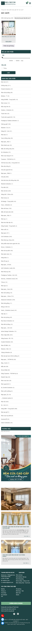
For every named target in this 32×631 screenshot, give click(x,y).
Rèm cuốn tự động (6, 391)
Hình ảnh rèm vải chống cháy (8, 180)
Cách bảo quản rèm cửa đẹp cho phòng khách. (14, 555)
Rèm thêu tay (4, 271)
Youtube (18, 614)
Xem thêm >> (27, 536)
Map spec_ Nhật (5, 173)
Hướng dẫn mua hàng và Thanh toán (9, 607)
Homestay (3, 592)
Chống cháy (4, 85)
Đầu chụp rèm (4, 106)
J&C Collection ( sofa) (7, 268)
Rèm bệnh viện (5, 254)
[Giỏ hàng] (27, 3)
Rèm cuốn (3, 229)
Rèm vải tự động (5, 292)
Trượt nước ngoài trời (6, 117)
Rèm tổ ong (4, 261)
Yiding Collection (5, 352)
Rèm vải (3, 401)
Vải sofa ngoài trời (6, 169)
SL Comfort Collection (7, 387)
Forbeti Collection (5, 89)
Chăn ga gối (4, 124)
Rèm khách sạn (5, 145)
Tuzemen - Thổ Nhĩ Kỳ (7, 159)
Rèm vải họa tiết (5, 250)
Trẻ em (3, 282)
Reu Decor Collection (6, 320)
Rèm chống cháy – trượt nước (23, 582)
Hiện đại (3, 313)
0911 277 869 (5, 578)
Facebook (14, 614)
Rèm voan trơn (5, 380)
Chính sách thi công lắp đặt (7, 611)
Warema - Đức (5, 349)
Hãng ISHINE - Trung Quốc (8, 99)
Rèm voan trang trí (6, 155)
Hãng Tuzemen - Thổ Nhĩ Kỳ (8, 373)
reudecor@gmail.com (7, 582)
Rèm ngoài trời (5, 384)
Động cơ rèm (4, 306)
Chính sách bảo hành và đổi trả (8, 609)
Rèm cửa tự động (5, 92)
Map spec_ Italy (5, 215)
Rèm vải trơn (4, 190)
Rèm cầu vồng (5, 166)
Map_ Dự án (4, 363)
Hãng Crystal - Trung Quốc (8, 226)
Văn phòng (18, 589)
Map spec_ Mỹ (5, 141)
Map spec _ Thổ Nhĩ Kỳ (7, 359)
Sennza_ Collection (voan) (8, 278)
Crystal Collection (5, 342)
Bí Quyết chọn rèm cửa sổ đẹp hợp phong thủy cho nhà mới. (16, 527)
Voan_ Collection (5, 205)
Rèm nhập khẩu (5, 334)
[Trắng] (2, 68)
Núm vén (3, 82)
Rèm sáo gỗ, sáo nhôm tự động (9, 356)
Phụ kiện (3, 187)
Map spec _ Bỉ (5, 264)
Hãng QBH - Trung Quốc (7, 408)
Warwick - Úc (4, 127)
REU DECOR (4, 431)
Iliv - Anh (3, 405)
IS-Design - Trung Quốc (7, 201)
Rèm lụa (3, 219)
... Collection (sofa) (6, 398)
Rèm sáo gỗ (4, 412)
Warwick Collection (6, 183)
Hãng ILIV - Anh (5, 131)
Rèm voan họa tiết (6, 415)
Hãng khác (4, 257)
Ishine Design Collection (7, 331)
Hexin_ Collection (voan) (7, 310)
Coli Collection (5, 236)
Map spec (3, 233)
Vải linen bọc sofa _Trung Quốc (9, 162)
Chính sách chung (16, 603)
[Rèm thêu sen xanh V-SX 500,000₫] (8, 28)
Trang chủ (3, 9)
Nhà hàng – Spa (20, 590)
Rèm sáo (3, 134)
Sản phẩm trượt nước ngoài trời (9, 243)
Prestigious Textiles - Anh (8, 275)
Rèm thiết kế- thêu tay (21, 577)
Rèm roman (4, 103)
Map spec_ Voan (5, 289)
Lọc (8, 72)
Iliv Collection (4, 152)
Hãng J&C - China (6, 194)
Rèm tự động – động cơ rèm (22, 580)
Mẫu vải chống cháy (6, 148)
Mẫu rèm (3, 366)
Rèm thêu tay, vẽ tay (6, 240)
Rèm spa (3, 285)
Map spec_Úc (4, 394)
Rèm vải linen (4, 208)
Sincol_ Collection (6, 247)
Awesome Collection (6, 299)
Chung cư (3, 590)
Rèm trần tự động (5, 324)
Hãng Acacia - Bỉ (5, 338)
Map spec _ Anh (5, 327)
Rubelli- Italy (4, 377)
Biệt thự (3, 589)
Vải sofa (3, 176)
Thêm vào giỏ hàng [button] (8, 45)
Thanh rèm (4, 113)
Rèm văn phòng (5, 317)
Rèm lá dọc (4, 198)
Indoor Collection (5, 422)
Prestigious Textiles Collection (9, 120)
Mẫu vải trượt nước (6, 212)
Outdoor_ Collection (6, 110)
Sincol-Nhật (4, 370)
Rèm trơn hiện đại (5, 222)
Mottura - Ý (4, 96)
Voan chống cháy (5, 138)
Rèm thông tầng (5, 303)
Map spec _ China (6, 296)
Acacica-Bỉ (4, 419)
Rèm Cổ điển (4, 345)
